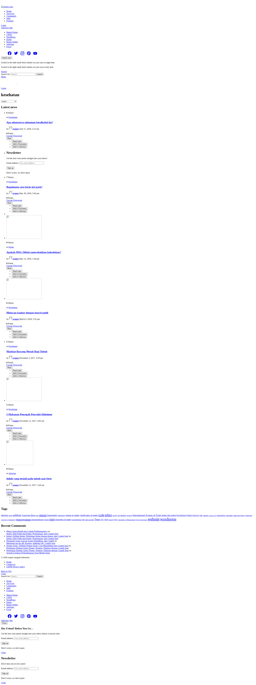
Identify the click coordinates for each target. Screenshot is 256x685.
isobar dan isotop (169, 515)
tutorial (111, 520)
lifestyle (195, 515)
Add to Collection (19, 147)
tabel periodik (89, 520)
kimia (189, 515)
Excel (8, 47)
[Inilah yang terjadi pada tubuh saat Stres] (130, 453)
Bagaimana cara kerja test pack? (24, 187)
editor (108, 515)
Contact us (10, 564)
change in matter (72, 515)
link (200, 515)
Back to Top (6, 571)
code (101, 515)
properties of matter (63, 519)
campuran (61, 515)
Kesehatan (13, 117)
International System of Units (147, 515)
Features (9, 21)
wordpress (168, 519)
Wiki (8, 18)
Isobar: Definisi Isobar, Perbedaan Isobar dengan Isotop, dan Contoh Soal (37, 536)
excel (115, 515)
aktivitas (4, 515)
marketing (221, 515)
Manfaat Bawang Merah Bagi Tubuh (26, 351)
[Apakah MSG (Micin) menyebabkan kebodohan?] (130, 227)
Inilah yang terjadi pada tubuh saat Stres (29, 478)
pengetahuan (37, 519)
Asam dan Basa (28, 515)
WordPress (10, 37)
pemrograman (23, 519)
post (52, 519)
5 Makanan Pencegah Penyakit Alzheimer (29, 414)
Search (40, 74)
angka (10, 515)
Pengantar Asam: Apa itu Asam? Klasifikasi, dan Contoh (30, 541)
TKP (106, 519)
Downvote (17, 136)
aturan (43, 515)
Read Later (17, 141)
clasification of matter (89, 515)
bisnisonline (52, 515)
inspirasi (129, 515)
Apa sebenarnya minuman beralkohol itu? (29, 122)
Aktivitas (10, 44)
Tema (97, 519)
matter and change (239, 515)
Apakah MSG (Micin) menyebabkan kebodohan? (33, 252)
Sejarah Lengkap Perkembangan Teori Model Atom (28, 553)
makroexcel (212, 515)
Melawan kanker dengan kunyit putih (27, 312)
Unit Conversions (141, 520)
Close (3, 574)
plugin (46, 520)
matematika (229, 515)
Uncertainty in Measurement (126, 520)
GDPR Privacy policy (15, 567)
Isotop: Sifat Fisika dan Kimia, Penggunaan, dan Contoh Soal (32, 534)
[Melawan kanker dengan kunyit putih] (130, 289)
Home (9, 11)
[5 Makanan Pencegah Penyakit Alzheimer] (130, 389)
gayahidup (121, 515)
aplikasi (17, 515)
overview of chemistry (8, 520)
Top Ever (10, 14)
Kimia (9, 39)
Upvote (9, 136)
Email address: (12, 163)
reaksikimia (76, 519)
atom (37, 515)
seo (83, 519)
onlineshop (248, 515)
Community (11, 16)
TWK (115, 520)
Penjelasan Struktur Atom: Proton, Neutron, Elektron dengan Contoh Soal (37, 548)
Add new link (7, 28)
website (154, 519)
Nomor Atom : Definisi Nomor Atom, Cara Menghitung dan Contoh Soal (37, 546)
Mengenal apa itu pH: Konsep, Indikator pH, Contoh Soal (30, 543)
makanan (206, 515)
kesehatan (181, 515)
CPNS (9, 35)
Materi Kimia (12, 32)
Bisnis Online (12, 42)
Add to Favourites (20, 144)
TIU (102, 520)
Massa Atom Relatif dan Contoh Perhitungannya (26, 531)
